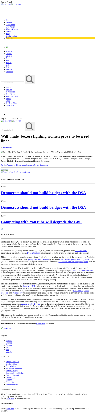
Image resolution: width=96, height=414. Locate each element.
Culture (9, 54)
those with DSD (29, 286)
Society (9, 63)
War (7, 60)
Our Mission (11, 366)
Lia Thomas (17, 165)
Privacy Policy (12, 371)
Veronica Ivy (17, 293)
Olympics (30, 165)
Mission (9, 22)
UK (7, 65)
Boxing (4, 165)
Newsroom (10, 24)
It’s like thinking (33, 253)
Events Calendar (12, 362)
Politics (9, 51)
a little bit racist (81, 251)
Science (9, 56)
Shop (8, 34)
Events (8, 31)
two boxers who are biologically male (73, 262)
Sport (42, 165)
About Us (10, 382)
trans (46, 165)
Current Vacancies (13, 375)
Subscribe (10, 38)
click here (10, 399)
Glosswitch (40, 324)
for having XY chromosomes (81, 270)
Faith (8, 58)
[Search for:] (13, 83)
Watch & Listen (12, 29)
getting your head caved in (38, 259)
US (7, 67)
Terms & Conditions (14, 368)
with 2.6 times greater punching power (74, 259)
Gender (10, 165)
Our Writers (10, 27)
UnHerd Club (11, 36)
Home (8, 20)
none (24, 165)
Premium (9, 72)
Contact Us (10, 377)
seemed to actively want (30, 304)
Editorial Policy (12, 384)
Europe (9, 69)
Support (9, 380)
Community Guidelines (15, 373)
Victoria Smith (7, 147)
